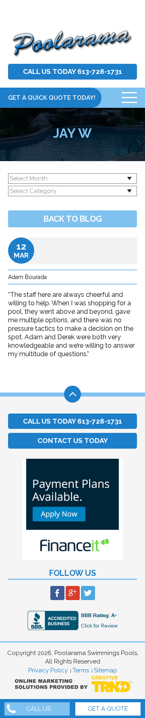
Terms (80, 670)
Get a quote (108, 708)
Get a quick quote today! (51, 97)
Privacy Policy (48, 670)
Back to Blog (73, 219)
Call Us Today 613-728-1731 (72, 71)
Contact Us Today (72, 441)
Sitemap (105, 670)
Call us (38, 708)
